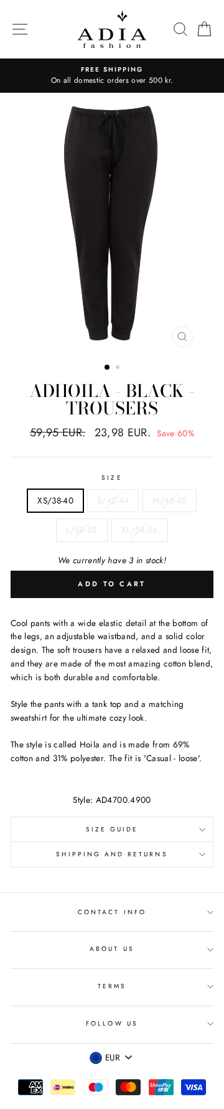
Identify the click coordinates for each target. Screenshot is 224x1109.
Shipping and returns (111, 854)
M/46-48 (169, 500)
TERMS (112, 986)
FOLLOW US (112, 1023)
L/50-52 (81, 529)
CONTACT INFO (112, 912)
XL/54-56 (139, 529)
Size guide (112, 829)
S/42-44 (113, 500)
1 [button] (108, 368)
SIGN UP (184, 1083)
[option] (112, 76)
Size (111, 477)
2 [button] (119, 368)
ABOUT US (112, 948)
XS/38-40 (55, 500)
